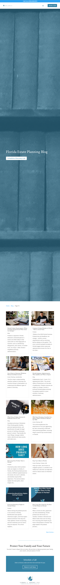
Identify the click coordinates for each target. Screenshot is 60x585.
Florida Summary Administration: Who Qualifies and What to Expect (42, 373)
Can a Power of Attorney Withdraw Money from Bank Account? (16, 373)
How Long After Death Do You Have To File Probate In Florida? (42, 505)
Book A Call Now (30, 567)
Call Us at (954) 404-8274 (30, 1)
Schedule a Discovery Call (16, 158)
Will (41, 422)
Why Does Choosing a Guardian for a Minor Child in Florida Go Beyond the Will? (42, 418)
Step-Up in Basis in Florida (40, 461)
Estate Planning (11, 377)
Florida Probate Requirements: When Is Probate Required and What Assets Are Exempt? (17, 329)
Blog (8, 333)
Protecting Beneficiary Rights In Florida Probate (15, 505)
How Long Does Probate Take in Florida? (16, 461)
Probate (34, 332)
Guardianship (19, 377)
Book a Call (52, 5)
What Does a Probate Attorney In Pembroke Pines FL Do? (16, 417)
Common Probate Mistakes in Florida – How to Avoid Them (42, 328)
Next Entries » (50, 532)
